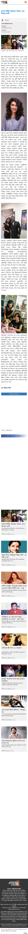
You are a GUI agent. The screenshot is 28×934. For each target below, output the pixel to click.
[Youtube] (26, 933)
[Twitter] (25, 933)
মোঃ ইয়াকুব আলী (8, 430)
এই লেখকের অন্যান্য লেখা (14, 394)
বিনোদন (7, 20)
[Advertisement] (14, 413)
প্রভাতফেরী (13, 929)
